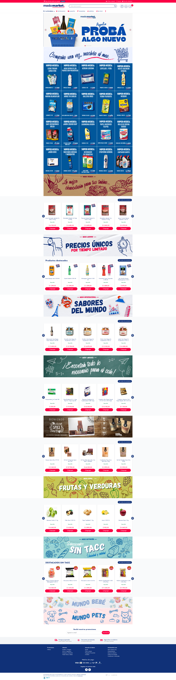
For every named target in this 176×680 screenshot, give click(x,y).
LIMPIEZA (91, 11)
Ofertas (49, 649)
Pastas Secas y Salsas (67, 654)
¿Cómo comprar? (111, 1)
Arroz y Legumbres (66, 651)
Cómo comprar (88, 651)
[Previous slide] (46, 30)
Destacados (61, 11)
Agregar (53, 228)
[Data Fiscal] (44, 678)
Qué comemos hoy (112, 649)
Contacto (87, 654)
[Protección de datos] (48, 678)
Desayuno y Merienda (67, 653)
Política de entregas (112, 654)
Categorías (49, 11)
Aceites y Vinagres (66, 649)
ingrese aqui (80, 675)
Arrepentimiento (111, 651)
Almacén (72, 11)
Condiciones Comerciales (114, 656)
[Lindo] (114, 675)
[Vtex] (108, 675)
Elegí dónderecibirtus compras (55, 1)
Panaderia (82, 11)
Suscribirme (106, 633)
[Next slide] (130, 30)
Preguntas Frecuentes (90, 653)
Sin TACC (100, 11)
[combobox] (93, 6)
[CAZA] (107, 30)
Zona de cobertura (127, 1)
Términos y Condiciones (81, 674)
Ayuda (119, 1)
